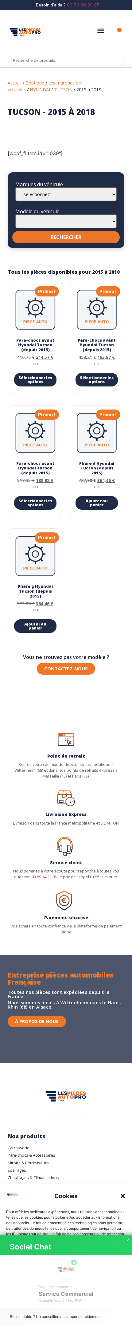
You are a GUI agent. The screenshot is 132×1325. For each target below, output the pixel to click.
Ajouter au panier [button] (96, 503)
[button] (123, 1196)
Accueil (14, 83)
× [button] (128, 1240)
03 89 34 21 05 (44, 877)
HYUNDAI (40, 89)
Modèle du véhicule (37, 211)
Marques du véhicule (39, 184)
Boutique (34, 83)
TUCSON (63, 89)
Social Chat (30, 1246)
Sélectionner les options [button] (35, 379)
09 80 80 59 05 (83, 5)
